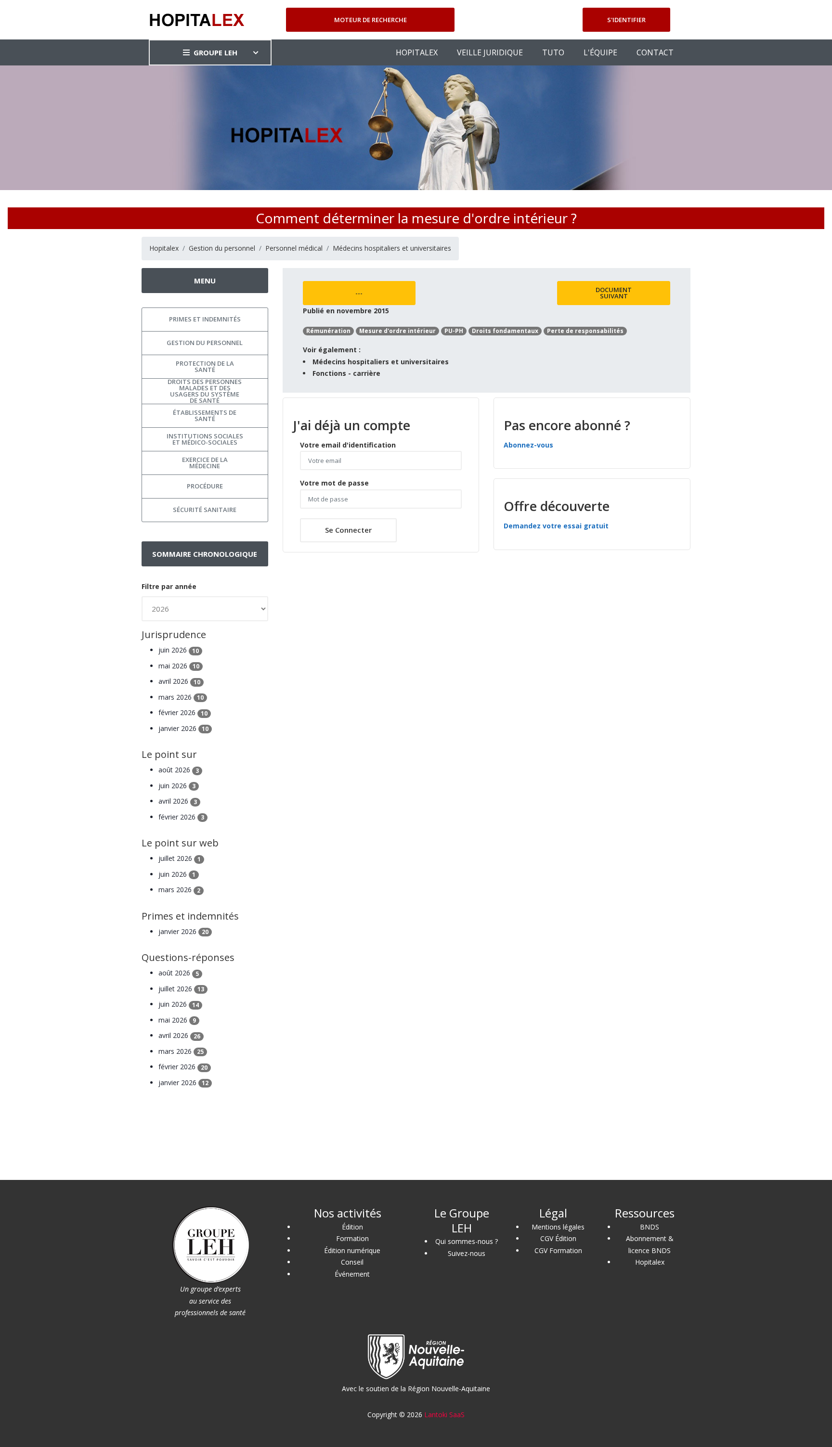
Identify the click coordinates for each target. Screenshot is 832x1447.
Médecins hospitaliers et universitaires (392, 248)
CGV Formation (558, 1250)
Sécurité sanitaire (204, 509)
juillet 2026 (179, 858)
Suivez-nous (466, 1253)
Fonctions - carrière (346, 373)
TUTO (553, 52)
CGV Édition (558, 1238)
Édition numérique (352, 1250)
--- (359, 293)
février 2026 (183, 712)
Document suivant (614, 292)
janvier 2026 (183, 728)
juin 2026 (178, 649)
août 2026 (178, 769)
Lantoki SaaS (444, 1414)
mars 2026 (181, 697)
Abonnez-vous (528, 444)
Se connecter (348, 530)
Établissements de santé (204, 415)
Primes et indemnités (205, 319)
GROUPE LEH (215, 52)
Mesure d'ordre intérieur (397, 331)
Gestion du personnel (222, 248)
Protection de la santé (205, 366)
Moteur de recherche (370, 19)
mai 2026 (178, 665)
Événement (352, 1274)
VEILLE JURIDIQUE (490, 52)
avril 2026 (179, 681)
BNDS (649, 1226)
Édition (352, 1226)
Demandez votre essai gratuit (556, 525)
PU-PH (453, 331)
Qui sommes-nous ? (466, 1241)
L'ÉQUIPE (600, 52)
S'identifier (626, 19)
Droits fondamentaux (505, 331)
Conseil (352, 1262)
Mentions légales (558, 1226)
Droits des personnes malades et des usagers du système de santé (205, 391)
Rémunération (328, 331)
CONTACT (655, 52)
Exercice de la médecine (205, 462)
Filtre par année (169, 586)
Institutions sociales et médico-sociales (205, 439)
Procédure (205, 486)
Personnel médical (294, 248)
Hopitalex (164, 248)
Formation (352, 1238)
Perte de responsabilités (585, 331)
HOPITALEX (417, 52)
